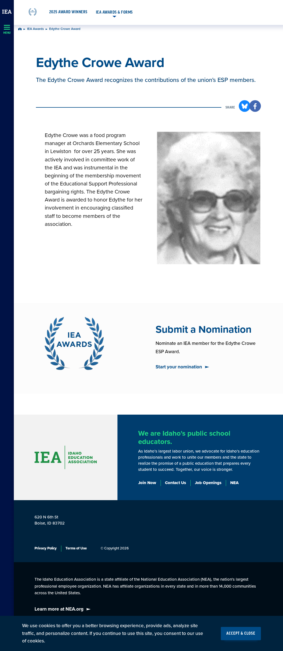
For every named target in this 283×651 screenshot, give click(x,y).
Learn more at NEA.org (59, 609)
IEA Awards (35, 29)
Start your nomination (179, 367)
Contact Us (175, 482)
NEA (234, 482)
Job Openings (208, 482)
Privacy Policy (46, 548)
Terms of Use (76, 548)
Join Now (147, 482)
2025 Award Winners (68, 12)
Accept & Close (240, 634)
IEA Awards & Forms (114, 12)
